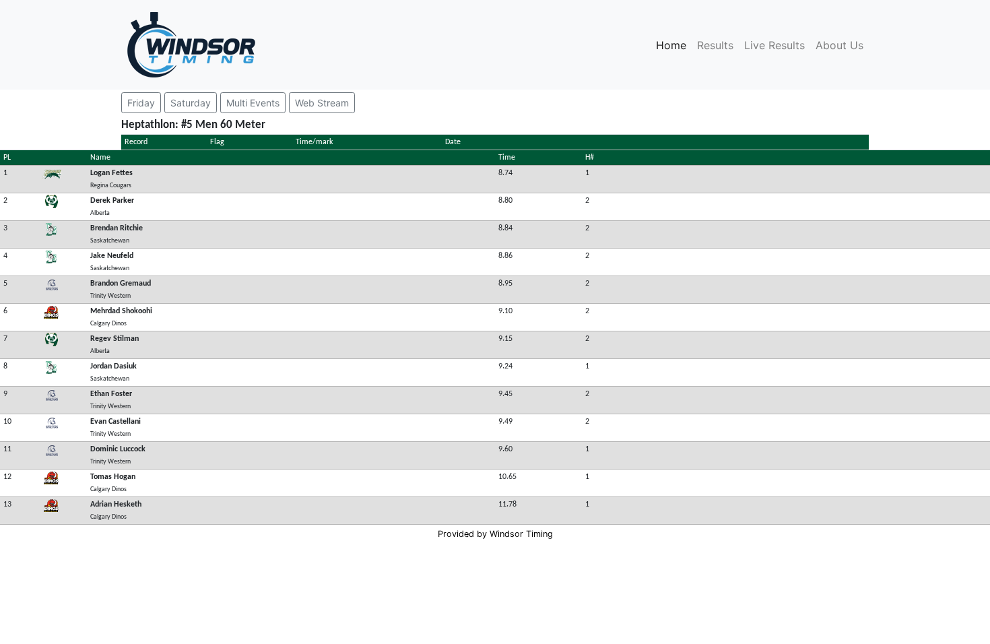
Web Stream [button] (322, 102)
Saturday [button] (190, 102)
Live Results (774, 45)
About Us (839, 45)
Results (715, 45)
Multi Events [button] (252, 102)
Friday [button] (141, 102)
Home (674, 45)
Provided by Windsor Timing (495, 534)
